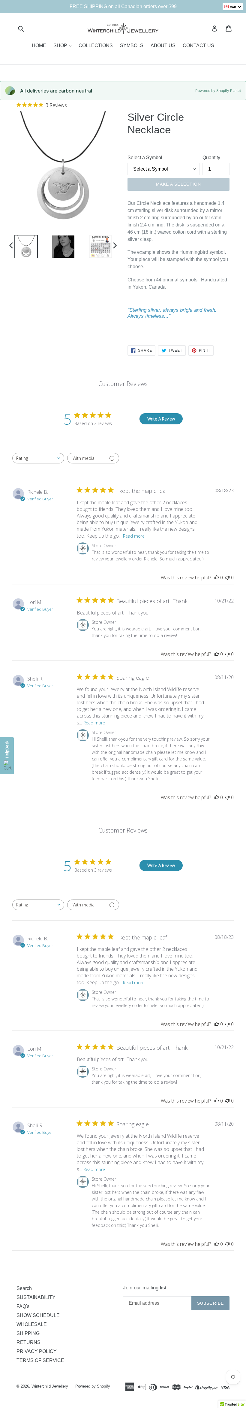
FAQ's (22, 1306)
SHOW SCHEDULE (38, 1315)
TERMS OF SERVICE (40, 1360)
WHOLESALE (31, 1324)
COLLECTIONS (96, 45)
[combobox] (38, 458)
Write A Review (161, 419)
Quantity (211, 157)
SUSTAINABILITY (36, 1297)
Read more (134, 536)
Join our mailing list (144, 1288)
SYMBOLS (131, 45)
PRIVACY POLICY (36, 1351)
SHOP (60, 45)
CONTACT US (198, 45)
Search (24, 1288)
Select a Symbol (145, 157)
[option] (21, 246)
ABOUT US (163, 45)
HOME (39, 45)
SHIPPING (28, 1333)
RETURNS (28, 1342)
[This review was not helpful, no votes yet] (227, 577)
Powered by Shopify (92, 1386)
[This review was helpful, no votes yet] (216, 577)
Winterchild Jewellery (50, 1386)
